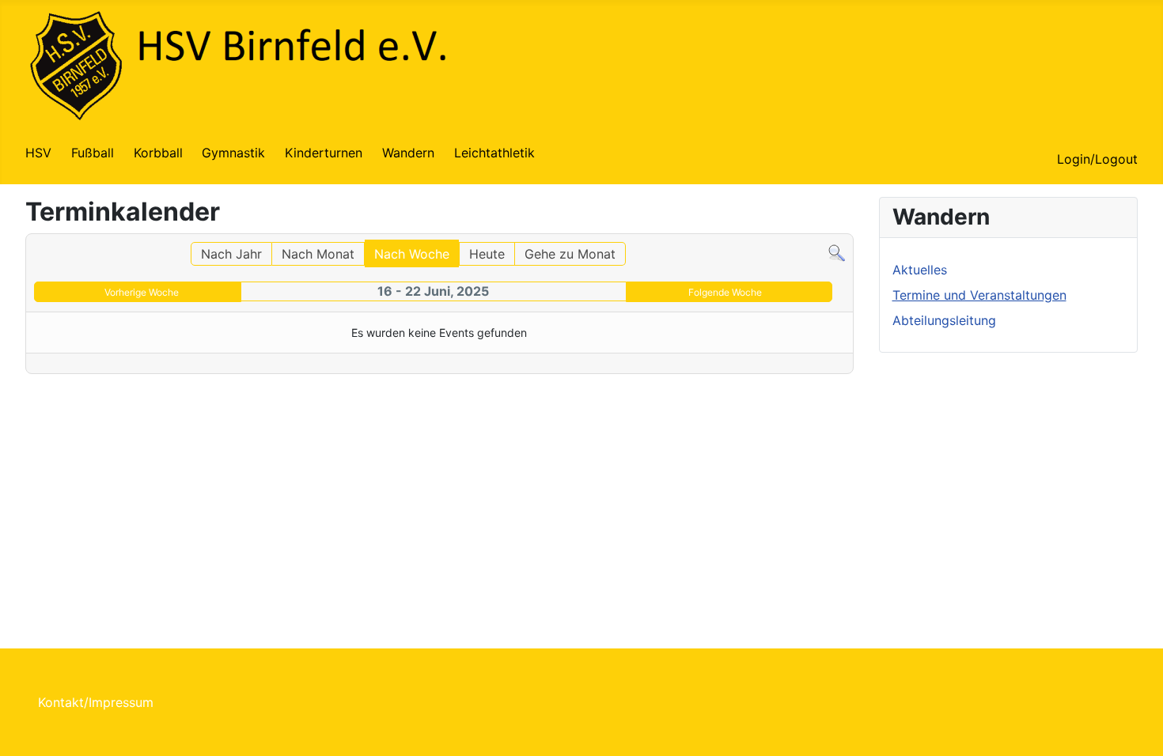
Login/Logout (1097, 159)
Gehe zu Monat (570, 254)
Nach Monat (318, 254)
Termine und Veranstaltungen (979, 295)
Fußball (92, 153)
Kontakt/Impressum (95, 702)
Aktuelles (919, 270)
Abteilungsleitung (944, 320)
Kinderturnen (323, 153)
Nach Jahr (231, 254)
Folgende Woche (725, 292)
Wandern (408, 153)
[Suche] (836, 251)
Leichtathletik (494, 153)
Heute (487, 254)
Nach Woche (411, 254)
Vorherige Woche (141, 292)
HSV (38, 153)
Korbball (158, 153)
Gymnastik (233, 153)
